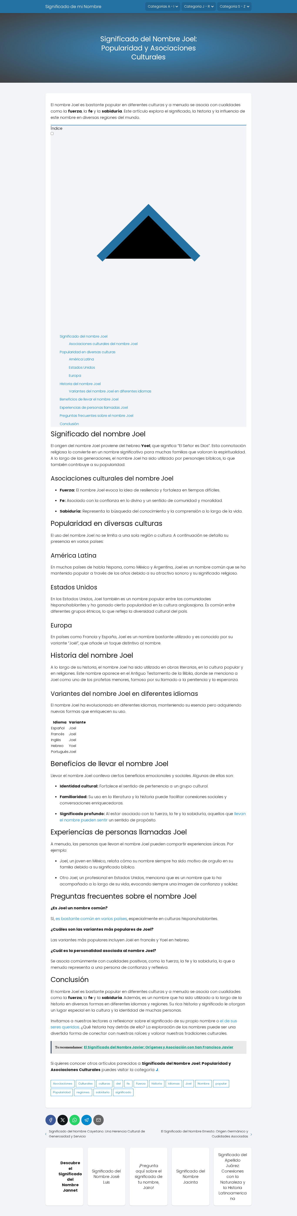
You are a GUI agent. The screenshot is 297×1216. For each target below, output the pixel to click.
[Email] (98, 1120)
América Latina (81, 359)
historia (157, 1083)
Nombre (203, 1083)
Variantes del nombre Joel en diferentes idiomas (110, 391)
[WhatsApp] (74, 1120)
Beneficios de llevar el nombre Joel (89, 399)
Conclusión (69, 423)
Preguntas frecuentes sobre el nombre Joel (96, 415)
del (118, 1083)
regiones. (83, 1092)
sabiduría (102, 1092)
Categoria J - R (197, 6)
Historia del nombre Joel (80, 383)
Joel (189, 1083)
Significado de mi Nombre (73, 6)
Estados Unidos (82, 367)
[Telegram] (86, 1120)
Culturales (85, 1083)
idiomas (174, 1083)
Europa (75, 375)
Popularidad (61, 1092)
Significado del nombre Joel (83, 336)
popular (221, 1083)
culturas (104, 1083)
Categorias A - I (161, 6)
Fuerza (140, 1083)
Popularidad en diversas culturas (87, 352)
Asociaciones (62, 1083)
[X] (62, 1120)
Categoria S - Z (232, 6)
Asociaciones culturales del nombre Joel (103, 343)
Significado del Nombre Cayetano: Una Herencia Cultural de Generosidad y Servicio (97, 1134)
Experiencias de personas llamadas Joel (94, 407)
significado (123, 1092)
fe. (128, 1083)
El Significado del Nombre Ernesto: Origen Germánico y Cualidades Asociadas (204, 1134)
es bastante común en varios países (91, 918)
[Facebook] (50, 1120)
